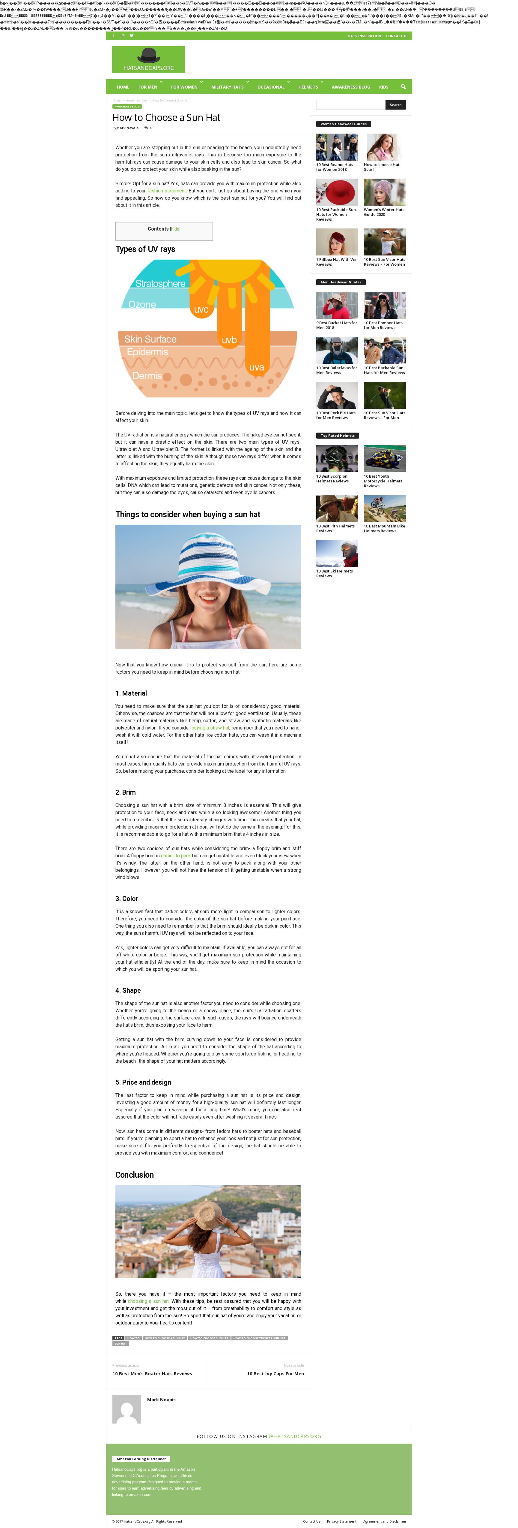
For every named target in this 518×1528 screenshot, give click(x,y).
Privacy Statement (341, 1521)
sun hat (121, 1343)
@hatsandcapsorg (295, 1436)
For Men (147, 87)
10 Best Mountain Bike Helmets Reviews (384, 528)
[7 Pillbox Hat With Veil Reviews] (337, 241)
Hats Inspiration (364, 36)
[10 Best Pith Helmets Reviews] (337, 508)
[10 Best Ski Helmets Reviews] (337, 553)
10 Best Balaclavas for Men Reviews (336, 370)
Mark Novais (127, 127)
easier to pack (176, 856)
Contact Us (397, 36)
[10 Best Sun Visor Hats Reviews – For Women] (385, 241)
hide (175, 229)
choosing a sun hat (148, 1301)
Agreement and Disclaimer (384, 1521)
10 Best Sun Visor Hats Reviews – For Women (384, 262)
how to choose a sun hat (165, 1338)
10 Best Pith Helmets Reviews (335, 528)
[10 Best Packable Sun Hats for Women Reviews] (337, 192)
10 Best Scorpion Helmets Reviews (332, 478)
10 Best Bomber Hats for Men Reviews (383, 325)
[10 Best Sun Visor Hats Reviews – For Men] (385, 395)
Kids (384, 87)
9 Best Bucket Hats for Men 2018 (336, 325)
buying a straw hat (211, 728)
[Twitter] (131, 35)
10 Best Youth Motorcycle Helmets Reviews (383, 480)
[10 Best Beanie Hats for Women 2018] (337, 147)
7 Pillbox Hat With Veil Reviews (337, 262)
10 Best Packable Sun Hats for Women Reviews (336, 214)
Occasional (271, 87)
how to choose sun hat (209, 1338)
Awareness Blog (351, 87)
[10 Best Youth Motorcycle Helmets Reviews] (385, 458)
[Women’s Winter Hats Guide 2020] (385, 192)
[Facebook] (113, 35)
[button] (403, 87)
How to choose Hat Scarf (382, 167)
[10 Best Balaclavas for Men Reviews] (337, 350)
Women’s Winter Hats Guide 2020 (384, 212)
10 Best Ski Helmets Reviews (334, 573)
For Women (184, 87)
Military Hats (227, 87)
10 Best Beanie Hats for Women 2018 (334, 167)
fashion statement (166, 191)
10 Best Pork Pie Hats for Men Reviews (336, 415)
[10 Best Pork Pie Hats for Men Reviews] (337, 395)
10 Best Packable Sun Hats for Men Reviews (384, 370)
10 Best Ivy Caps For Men (275, 1373)
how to (133, 1338)
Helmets (308, 87)
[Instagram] (122, 35)
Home (123, 87)
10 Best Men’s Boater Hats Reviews (152, 1373)
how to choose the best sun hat (260, 1338)
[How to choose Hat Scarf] (385, 147)
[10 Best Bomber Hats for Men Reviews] (385, 305)
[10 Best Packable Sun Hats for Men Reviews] (385, 350)
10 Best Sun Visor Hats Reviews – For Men (384, 415)
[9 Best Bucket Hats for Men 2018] (337, 305)
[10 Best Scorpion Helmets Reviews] (337, 458)
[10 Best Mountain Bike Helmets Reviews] (385, 508)
